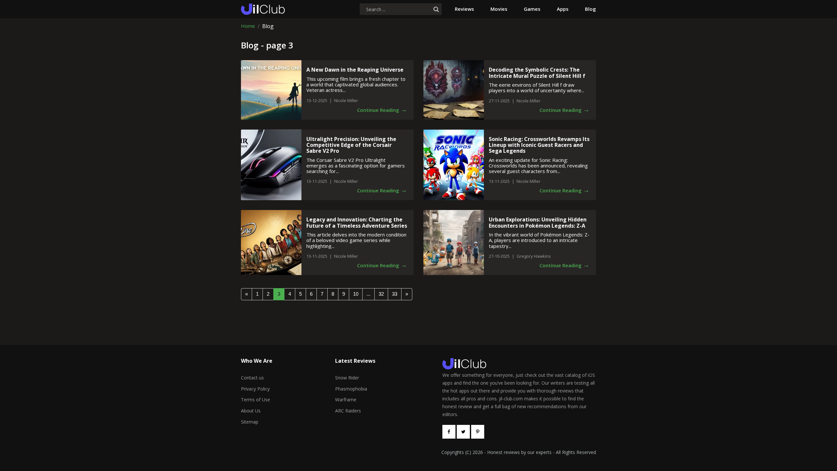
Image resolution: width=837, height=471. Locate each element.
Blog (590, 9)
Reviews (464, 9)
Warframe (345, 399)
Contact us (252, 378)
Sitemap (249, 422)
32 (381, 294)
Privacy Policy (255, 389)
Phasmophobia (351, 389)
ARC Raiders (348, 411)
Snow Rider (347, 378)
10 (355, 294)
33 (394, 294)
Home (248, 26)
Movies (498, 9)
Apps (563, 9)
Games (532, 9)
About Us (251, 411)
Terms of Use (255, 399)
